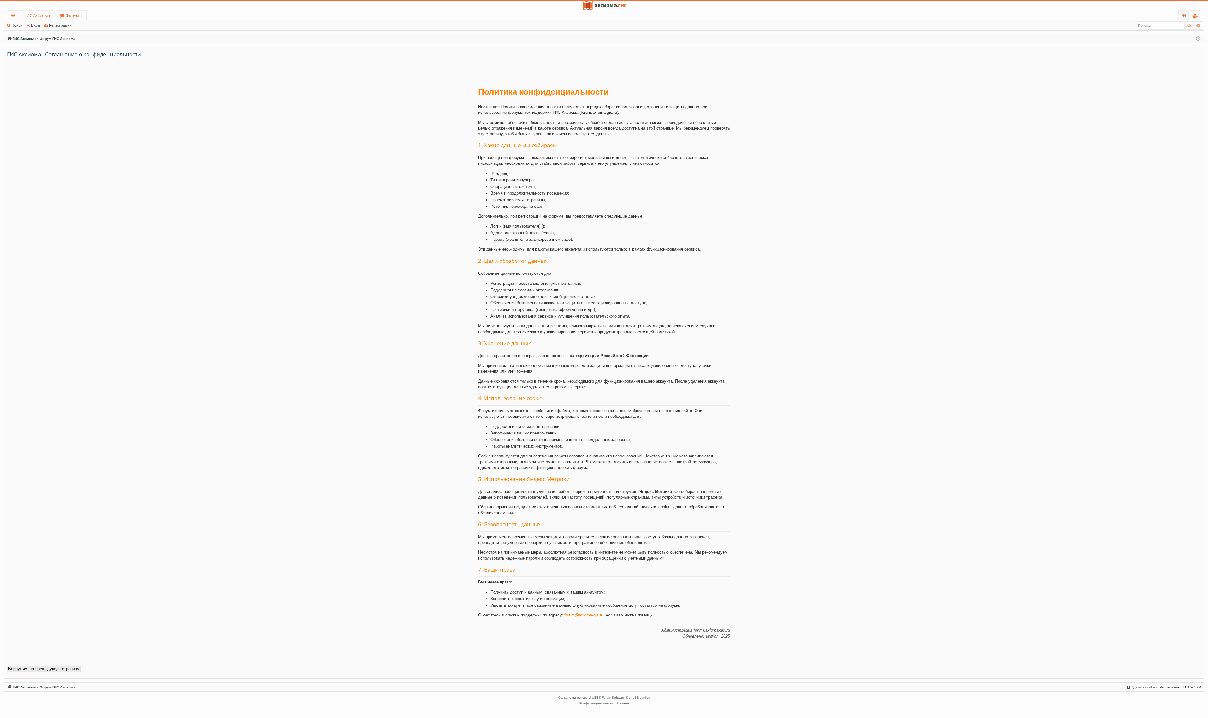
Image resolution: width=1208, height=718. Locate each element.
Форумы (74, 15)
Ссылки (14, 16)
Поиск (16, 25)
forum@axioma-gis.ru (583, 615)
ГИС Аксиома (37, 15)
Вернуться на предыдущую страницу (43, 668)
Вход (35, 25)
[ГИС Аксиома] (604, 5)
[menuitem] (1141, 687)
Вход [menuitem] (1184, 16)
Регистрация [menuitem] (1196, 16)
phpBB (594, 697)
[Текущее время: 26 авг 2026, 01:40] (1198, 38)
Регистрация (60, 25)
